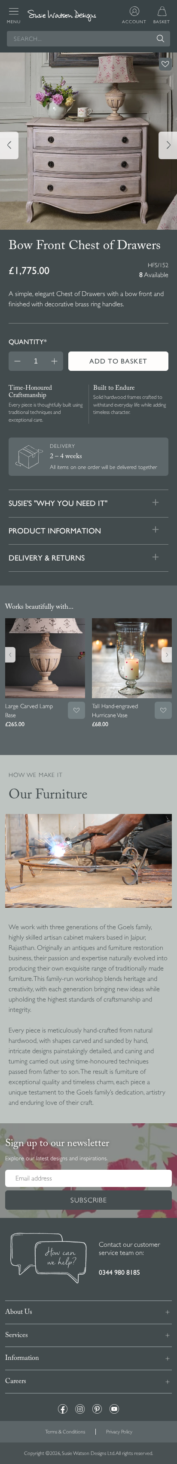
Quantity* (28, 342)
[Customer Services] (48, 1259)
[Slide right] (168, 145)
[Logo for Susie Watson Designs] (61, 16)
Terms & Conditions (65, 1432)
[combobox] (88, 38)
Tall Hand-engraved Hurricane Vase (115, 710)
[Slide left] (9, 145)
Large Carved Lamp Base (29, 710)
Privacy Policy (119, 1432)
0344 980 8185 (119, 1272)
